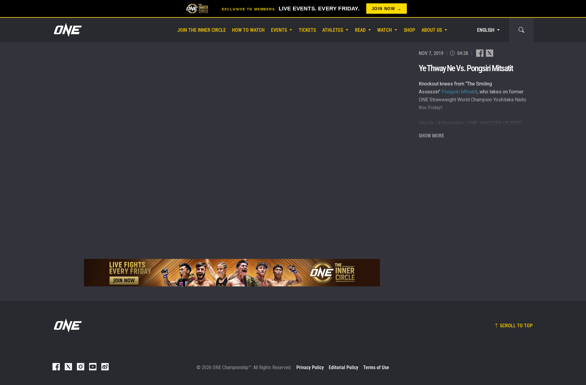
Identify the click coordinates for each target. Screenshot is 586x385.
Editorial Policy (343, 367)
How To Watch (248, 30)
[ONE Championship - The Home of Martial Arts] (67, 30)
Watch (384, 30)
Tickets (307, 30)
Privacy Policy (310, 367)
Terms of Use (376, 367)
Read (360, 30)
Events (279, 30)
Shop (409, 30)
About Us (431, 30)
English (485, 30)
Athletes (332, 30)
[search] (521, 30)
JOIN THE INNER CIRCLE (201, 30)
